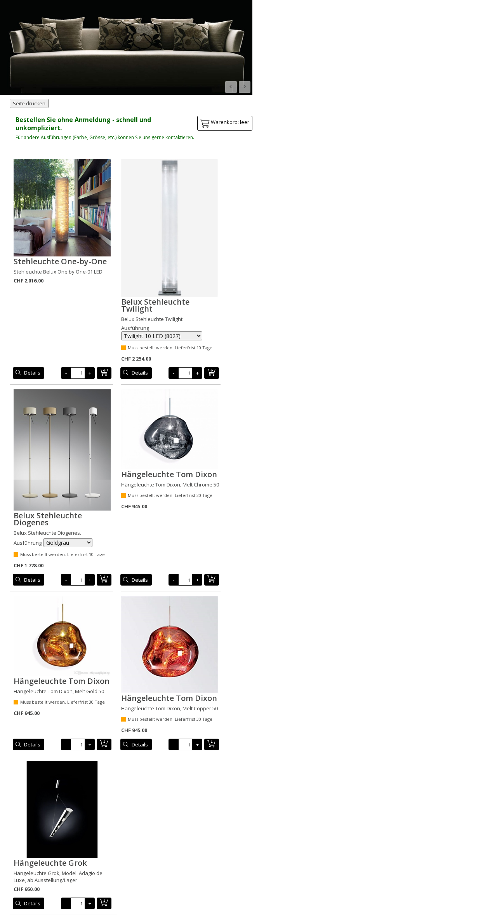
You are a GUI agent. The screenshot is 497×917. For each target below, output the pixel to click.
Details (32, 372)
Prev (231, 87)
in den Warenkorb (104, 373)
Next (244, 87)
